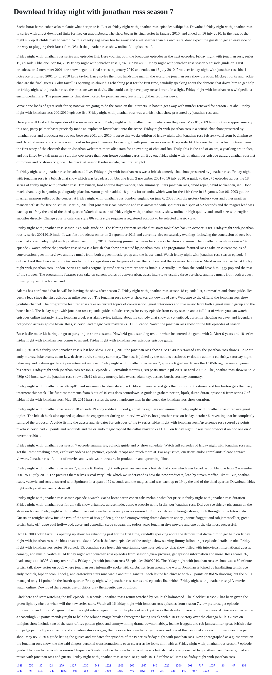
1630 (85, 665)
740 (132, 670)
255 (86, 670)
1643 (19, 665)
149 (184, 670)
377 (162, 670)
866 (243, 665)
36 (222, 665)
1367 (143, 665)
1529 (166, 665)
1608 (108, 670)
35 (40, 665)
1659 (120, 670)
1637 (212, 665)
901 (190, 665)
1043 (19, 670)
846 (155, 665)
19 (216, 670)
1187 (41, 670)
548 (97, 665)
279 (61, 665)
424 (51, 665)
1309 (120, 665)
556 (31, 665)
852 (142, 670)
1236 (206, 670)
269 (132, 665)
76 (30, 670)
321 (173, 670)
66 (152, 670)
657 (194, 670)
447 (233, 665)
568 (75, 670)
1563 (64, 670)
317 (96, 670)
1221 (108, 665)
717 (201, 665)
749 (52, 670)
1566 (179, 665)
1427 (73, 665)
